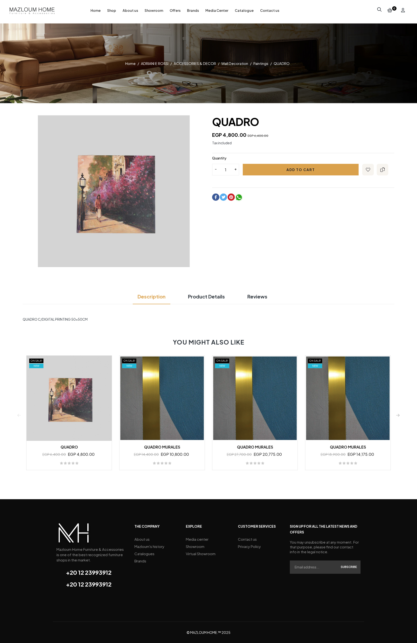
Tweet (223, 197)
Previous (19, 415)
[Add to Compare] (382, 169)
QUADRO (69, 447)
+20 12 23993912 (88, 572)
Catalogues (144, 553)
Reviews (257, 296)
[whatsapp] (239, 198)
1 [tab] (206, 478)
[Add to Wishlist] (368, 169)
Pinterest (231, 197)
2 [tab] (210, 478)
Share (215, 197)
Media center (197, 539)
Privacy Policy (249, 546)
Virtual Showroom (200, 553)
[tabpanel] (69, 415)
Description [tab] (152, 296)
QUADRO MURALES (162, 447)
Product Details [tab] (206, 296)
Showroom (195, 546)
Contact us (247, 539)
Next (398, 415)
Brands (140, 561)
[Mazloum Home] (73, 534)
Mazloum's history (149, 546)
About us (142, 539)
